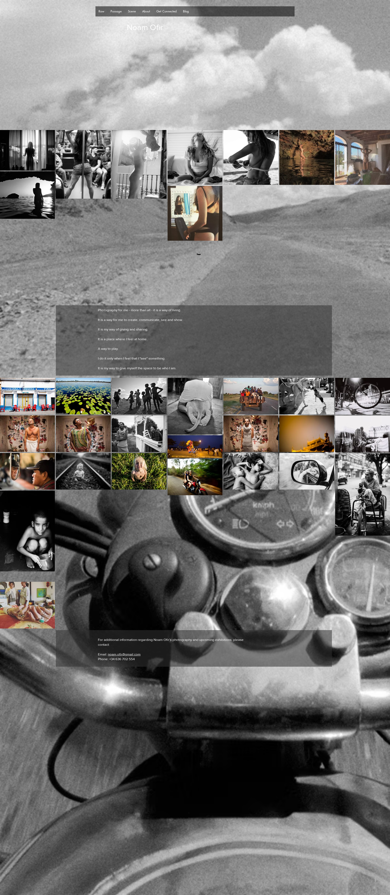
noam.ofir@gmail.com (124, 586)
